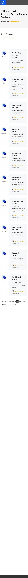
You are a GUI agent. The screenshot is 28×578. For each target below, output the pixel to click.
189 (13, 301)
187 (8, 301)
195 (3, 304)
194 (24, 301)
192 (20, 301)
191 (17, 301)
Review (15, 5)
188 (10, 301)
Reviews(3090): (5, 21)
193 (22, 301)
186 (6, 301)
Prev (3, 301)
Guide (10, 5)
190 (15, 301)
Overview (4, 5)
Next (5, 304)
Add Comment (7, 38)
